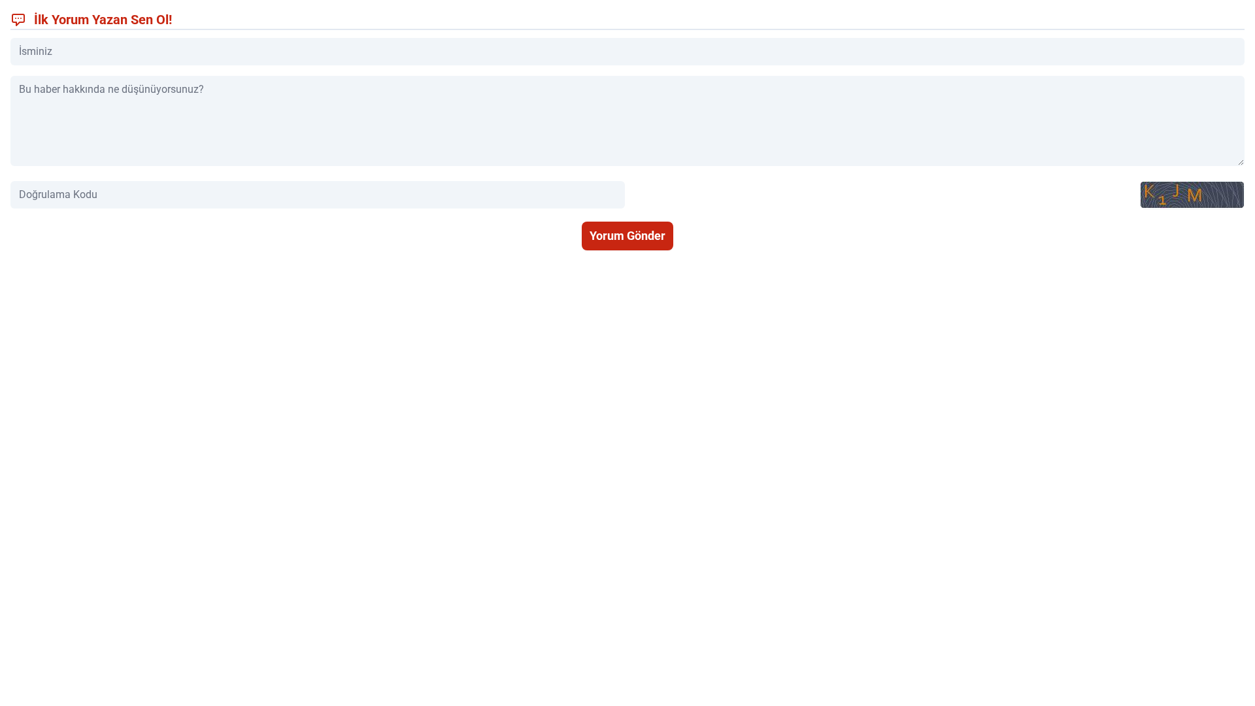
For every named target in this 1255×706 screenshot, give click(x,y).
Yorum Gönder (627, 236)
